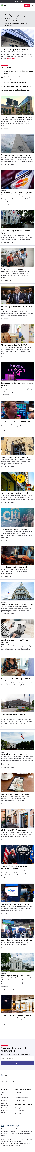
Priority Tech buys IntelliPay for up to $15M (18, 72)
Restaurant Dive (19, 1111)
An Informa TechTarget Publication (17, 1)
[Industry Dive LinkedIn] (2, 1081)
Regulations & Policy (8, 164)
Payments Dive (11, 21)
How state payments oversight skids (17, 604)
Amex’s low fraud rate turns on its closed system (17, 78)
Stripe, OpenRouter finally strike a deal (16, 308)
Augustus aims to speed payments (16, 1015)
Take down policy (24, 1143)
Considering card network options (16, 192)
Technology (6, 128)
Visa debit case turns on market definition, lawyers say (15, 867)
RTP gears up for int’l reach (15, 49)
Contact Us (4, 1097)
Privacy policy (5, 1143)
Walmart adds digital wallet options (17, 86)
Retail (4, 356)
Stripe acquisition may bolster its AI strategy (17, 384)
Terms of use (14, 1143)
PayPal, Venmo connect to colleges (16, 117)
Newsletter (4, 1100)
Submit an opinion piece (22, 1097)
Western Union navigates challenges (17, 493)
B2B (4, 947)
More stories (16, 1032)
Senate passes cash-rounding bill (15, 794)
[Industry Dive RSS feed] (13, 1081)
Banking (5, 540)
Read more (11, 58)
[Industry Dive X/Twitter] (10, 1081)
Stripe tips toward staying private (17, 90)
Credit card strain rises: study (14, 567)
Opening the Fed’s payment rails (15, 975)
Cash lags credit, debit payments (15, 678)
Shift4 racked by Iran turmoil (14, 830)
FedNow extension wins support (15, 904)
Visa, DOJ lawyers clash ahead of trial (15, 231)
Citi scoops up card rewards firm (15, 529)
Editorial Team (5, 1095)
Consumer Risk (7, 280)
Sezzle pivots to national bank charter (14, 641)
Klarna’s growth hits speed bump (15, 421)
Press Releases (5, 1108)
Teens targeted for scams (12, 269)
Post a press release (21, 1095)
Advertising (18, 1092)
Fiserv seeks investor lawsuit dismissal (14, 715)
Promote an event (20, 1100)
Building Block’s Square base (15, 83)
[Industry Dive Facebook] (6, 1081)
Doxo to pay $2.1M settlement (14, 457)
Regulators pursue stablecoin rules (16, 155)
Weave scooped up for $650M (14, 345)
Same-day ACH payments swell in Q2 (17, 940)
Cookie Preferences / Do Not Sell (11, 1145)
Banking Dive (19, 1108)
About (3, 1092)
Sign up (27, 5)
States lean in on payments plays (15, 754)
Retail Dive (18, 1113)
